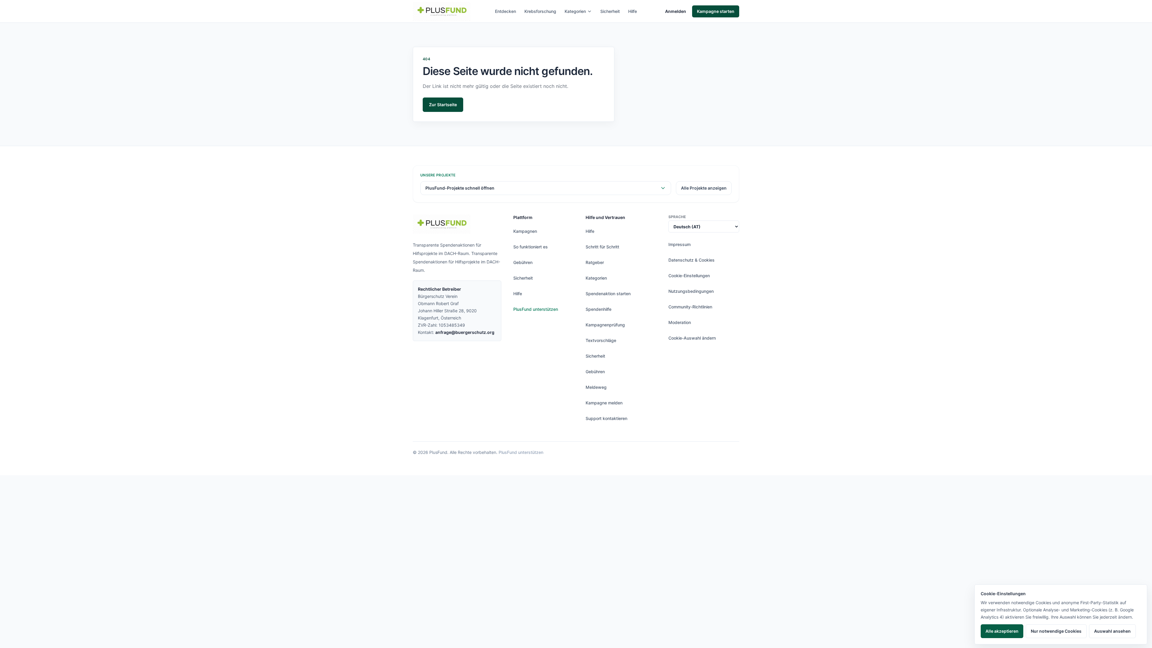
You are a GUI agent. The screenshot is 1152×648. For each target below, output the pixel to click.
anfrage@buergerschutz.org (464, 332)
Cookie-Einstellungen (689, 275)
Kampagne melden (604, 402)
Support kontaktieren (606, 418)
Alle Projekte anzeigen (704, 187)
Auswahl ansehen (1112, 631)
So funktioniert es (530, 246)
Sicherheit (610, 11)
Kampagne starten (715, 11)
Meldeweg (596, 387)
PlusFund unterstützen (535, 309)
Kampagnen (525, 231)
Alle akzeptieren (1002, 631)
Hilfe (632, 11)
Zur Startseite (443, 104)
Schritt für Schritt (602, 246)
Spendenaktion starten (608, 293)
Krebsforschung (540, 11)
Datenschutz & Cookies (691, 259)
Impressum (679, 244)
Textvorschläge (601, 340)
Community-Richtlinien (690, 306)
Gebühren (522, 262)
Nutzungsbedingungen (691, 291)
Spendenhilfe (598, 309)
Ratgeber (595, 262)
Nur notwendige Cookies (1056, 631)
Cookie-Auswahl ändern (692, 337)
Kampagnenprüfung (605, 324)
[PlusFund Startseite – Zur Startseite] (441, 11)
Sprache (677, 216)
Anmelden (675, 11)
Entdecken (505, 11)
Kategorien (575, 11)
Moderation (679, 322)
